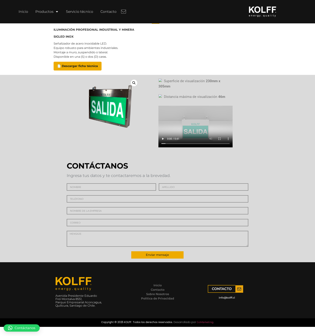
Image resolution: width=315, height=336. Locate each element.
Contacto (108, 11)
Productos (44, 11)
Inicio (23, 11)
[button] (134, 83)
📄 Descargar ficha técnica (77, 66)
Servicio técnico (79, 11)
